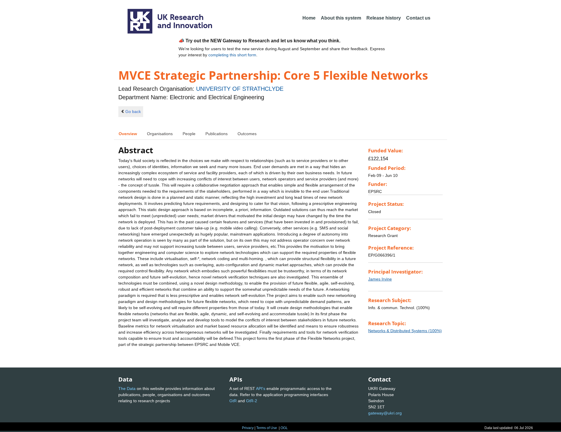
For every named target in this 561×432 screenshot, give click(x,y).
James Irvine (380, 279)
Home (309, 17)
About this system (341, 17)
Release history (383, 17)
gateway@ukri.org (385, 413)
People (189, 133)
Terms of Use (266, 428)
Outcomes (247, 133)
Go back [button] (133, 111)
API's (260, 388)
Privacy (248, 428)
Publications (216, 133)
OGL (284, 428)
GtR (233, 400)
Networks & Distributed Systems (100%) (405, 330)
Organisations (160, 133)
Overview (128, 133)
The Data (127, 388)
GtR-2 (251, 400)
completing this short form (232, 55)
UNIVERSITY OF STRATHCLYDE (239, 89)
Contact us (418, 17)
